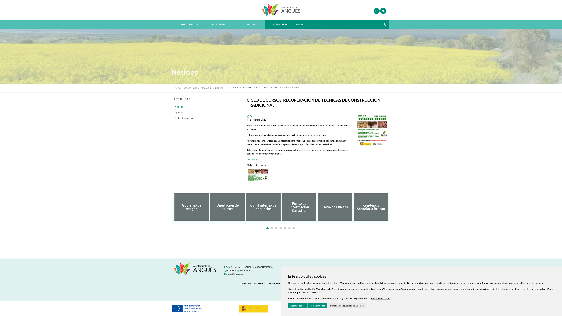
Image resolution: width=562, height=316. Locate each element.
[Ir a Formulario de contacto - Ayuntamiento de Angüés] (377, 11)
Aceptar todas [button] (297, 305)
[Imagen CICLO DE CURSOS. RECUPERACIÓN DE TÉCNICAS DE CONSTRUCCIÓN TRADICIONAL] (372, 130)
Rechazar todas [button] (317, 305)
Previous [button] (171, 207)
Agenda (178, 112)
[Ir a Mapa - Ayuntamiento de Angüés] (383, 11)
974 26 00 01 (231, 270)
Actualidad (280, 24)
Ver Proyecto (253, 159)
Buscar (383, 25)
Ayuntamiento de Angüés (185, 88)
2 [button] (272, 228)
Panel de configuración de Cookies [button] (347, 305)
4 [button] (281, 228)
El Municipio (219, 24)
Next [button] (390, 207)
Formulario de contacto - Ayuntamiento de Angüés (266, 283)
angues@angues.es (234, 274)
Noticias (219, 88)
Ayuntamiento (189, 24)
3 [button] (276, 228)
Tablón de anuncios (184, 118)
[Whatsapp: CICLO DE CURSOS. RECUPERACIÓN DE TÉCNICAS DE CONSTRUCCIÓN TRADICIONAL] (251, 116)
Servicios (249, 24)
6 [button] (289, 228)
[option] (192, 207)
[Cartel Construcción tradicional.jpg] (258, 175)
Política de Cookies (380, 298)
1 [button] (267, 228)
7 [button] (294, 228)
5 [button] (285, 228)
